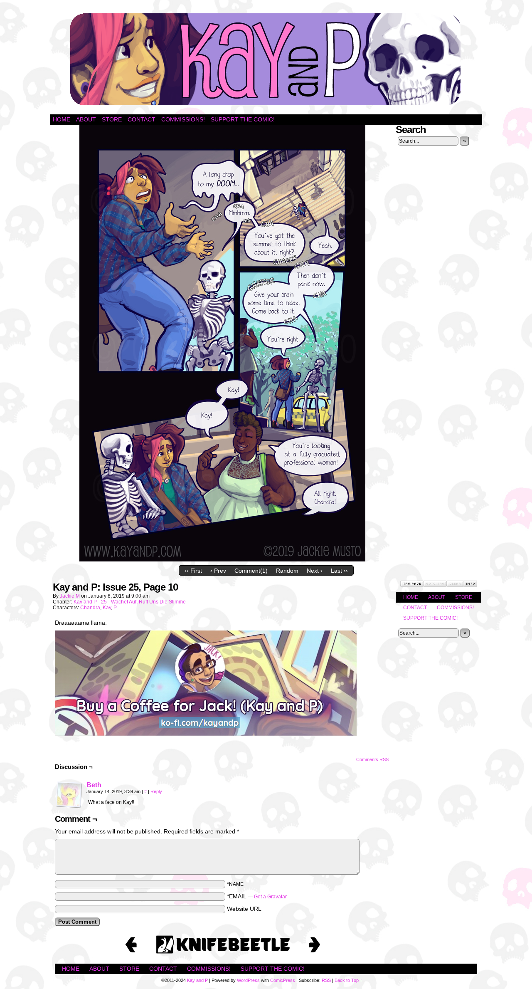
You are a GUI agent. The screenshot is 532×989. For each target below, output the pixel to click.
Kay (107, 608)
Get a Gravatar (270, 897)
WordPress (248, 980)
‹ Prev (218, 570)
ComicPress (282, 980)
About (86, 119)
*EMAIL (257, 896)
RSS (326, 980)
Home (61, 119)
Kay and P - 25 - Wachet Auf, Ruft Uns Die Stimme (130, 602)
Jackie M (70, 596)
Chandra (90, 608)
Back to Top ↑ (348, 980)
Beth (93, 785)
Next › (315, 570)
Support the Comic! (243, 119)
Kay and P (266, 59)
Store (112, 119)
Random (287, 570)
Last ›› (339, 570)
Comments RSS (372, 759)
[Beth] (69, 806)
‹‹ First (193, 570)
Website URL (244, 908)
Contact (141, 119)
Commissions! (183, 119)
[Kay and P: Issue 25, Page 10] (222, 559)
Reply (156, 791)
